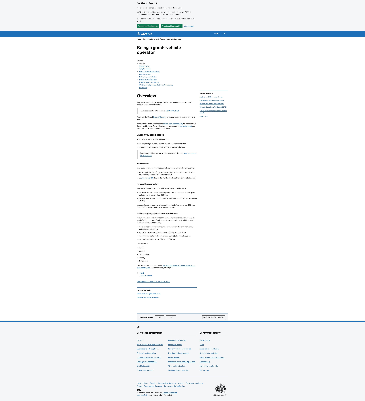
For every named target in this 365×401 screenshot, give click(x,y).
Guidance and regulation (209, 349)
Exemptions (143, 88)
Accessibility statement (167, 383)
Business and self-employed (148, 349)
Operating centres (145, 74)
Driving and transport (150, 39)
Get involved (204, 370)
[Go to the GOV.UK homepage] (144, 34)
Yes (161, 317)
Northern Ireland (172, 111)
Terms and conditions (194, 383)
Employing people (175, 344)
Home (139, 39)
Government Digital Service (174, 386)
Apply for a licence (145, 69)
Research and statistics (209, 353)
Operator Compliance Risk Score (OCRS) (213, 107)
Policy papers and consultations (212, 357)
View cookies (189, 26)
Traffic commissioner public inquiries (212, 104)
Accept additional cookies (148, 26)
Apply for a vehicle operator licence (211, 97)
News (202, 344)
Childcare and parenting (146, 353)
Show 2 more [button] (204, 116)
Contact (181, 383)
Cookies (153, 383)
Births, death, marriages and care (150, 344)
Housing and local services (178, 353)
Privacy (145, 383)
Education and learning (177, 340)
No (173, 317)
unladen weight (147, 178)
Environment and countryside (179, 349)
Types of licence (144, 66)
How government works (209, 366)
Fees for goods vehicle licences (149, 71)
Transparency (205, 362)
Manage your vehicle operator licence (212, 100)
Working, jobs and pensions (178, 370)
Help (139, 383)
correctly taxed (186, 126)
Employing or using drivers (148, 79)
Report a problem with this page (213, 317)
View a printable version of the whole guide (153, 281)
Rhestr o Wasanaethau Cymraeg (149, 386)
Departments (205, 340)
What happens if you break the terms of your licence (156, 85)
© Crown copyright (220, 395)
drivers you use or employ (173, 124)
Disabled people (143, 366)
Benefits (140, 340)
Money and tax (174, 357)
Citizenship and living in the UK (149, 357)
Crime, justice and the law (147, 362)
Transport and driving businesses (170, 39)
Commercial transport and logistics (149, 294)
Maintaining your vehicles (147, 77)
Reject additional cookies (171, 26)
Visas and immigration (176, 366)
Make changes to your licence (149, 82)
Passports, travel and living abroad (181, 362)
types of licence (159, 117)
